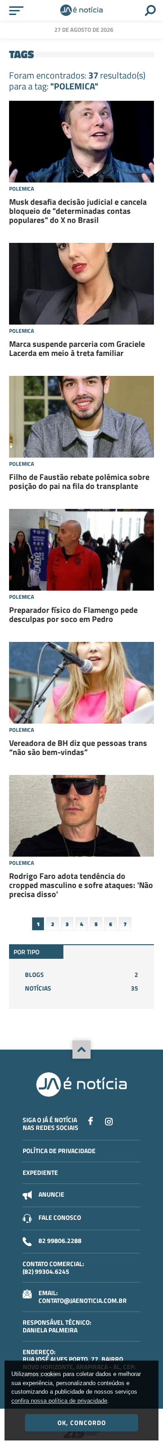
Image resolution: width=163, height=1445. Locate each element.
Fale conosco (59, 1217)
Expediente (40, 1172)
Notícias (81, 988)
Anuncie (51, 1194)
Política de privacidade (59, 1150)
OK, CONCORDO (82, 1422)
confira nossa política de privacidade (59, 1400)
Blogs (81, 974)
